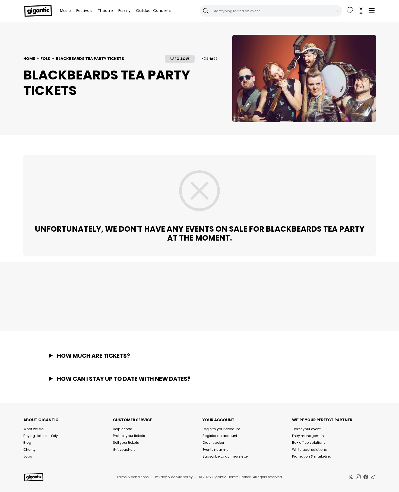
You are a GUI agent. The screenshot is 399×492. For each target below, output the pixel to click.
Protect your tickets (129, 435)
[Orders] (361, 11)
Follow (181, 58)
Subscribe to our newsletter (225, 456)
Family (124, 10)
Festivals (84, 10)
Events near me (215, 449)
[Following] (350, 11)
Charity (29, 449)
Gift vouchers (124, 449)
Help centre (122, 429)
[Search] (336, 11)
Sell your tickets (126, 442)
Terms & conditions (132, 477)
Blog (27, 442)
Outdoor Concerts (153, 10)
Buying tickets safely (40, 435)
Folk (45, 58)
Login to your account (221, 429)
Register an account (219, 435)
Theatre (105, 10)
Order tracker (213, 442)
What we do (33, 429)
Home (29, 58)
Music (65, 10)
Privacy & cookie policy (174, 477)
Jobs (27, 456)
